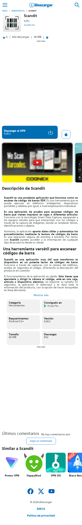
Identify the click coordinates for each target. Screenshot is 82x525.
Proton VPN (12, 475)
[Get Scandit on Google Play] (51, 306)
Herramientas (17, 11)
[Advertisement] (41, 83)
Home (4, 11)
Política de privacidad (41, 515)
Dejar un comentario (41, 441)
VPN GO (56, 475)
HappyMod (34, 475)
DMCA (41, 509)
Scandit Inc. (29, 25)
